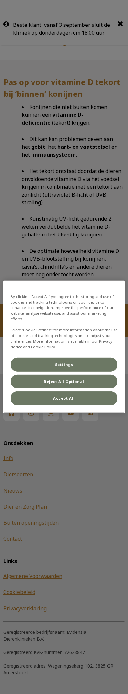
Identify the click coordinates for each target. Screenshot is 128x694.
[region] (64, 347)
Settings (64, 364)
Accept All (64, 398)
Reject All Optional (64, 381)
